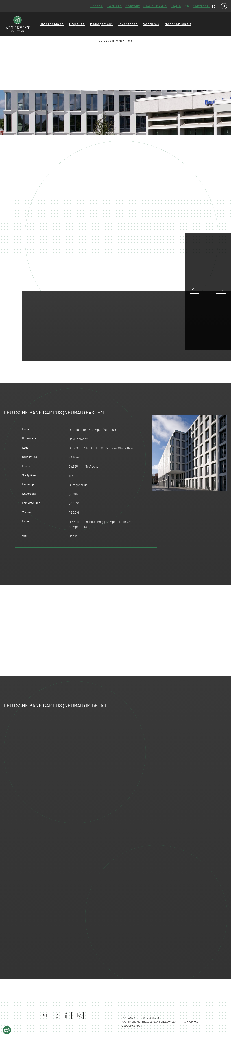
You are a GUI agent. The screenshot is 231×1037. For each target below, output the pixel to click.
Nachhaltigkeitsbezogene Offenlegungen (149, 1021)
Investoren (128, 24)
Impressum (128, 1017)
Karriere (114, 6)
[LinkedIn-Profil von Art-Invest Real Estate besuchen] (68, 1015)
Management (101, 24)
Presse (96, 6)
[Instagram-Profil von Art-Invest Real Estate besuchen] (80, 1015)
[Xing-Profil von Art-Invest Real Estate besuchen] (56, 1015)
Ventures (151, 24)
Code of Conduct (132, 1025)
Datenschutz (150, 1017)
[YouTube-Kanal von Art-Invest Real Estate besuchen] (44, 1015)
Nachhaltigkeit (178, 24)
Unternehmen (52, 24)
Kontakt (132, 6)
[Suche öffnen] (224, 6)
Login (176, 6)
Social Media (155, 6)
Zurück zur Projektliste (115, 40)
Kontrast (201, 6)
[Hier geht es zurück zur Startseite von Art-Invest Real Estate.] (17, 24)
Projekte (77, 24)
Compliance (190, 1021)
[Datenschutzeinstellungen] (7, 1030)
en (187, 6)
